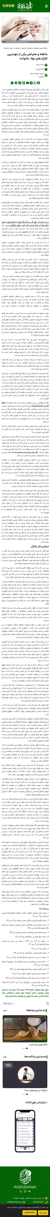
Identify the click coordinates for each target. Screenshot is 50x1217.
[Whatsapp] (21, 1191)
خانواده (17, 48)
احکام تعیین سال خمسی (38, 1044)
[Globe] (4, 5)
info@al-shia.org (14, 1202)
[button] (46, 6)
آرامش (24, 232)
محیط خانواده (39, 73)
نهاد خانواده (8, 48)
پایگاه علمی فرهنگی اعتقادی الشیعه (35, 48)
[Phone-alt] (6, 5)
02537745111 (38, 1202)
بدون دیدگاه (7, 1004)
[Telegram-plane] (29, 1191)
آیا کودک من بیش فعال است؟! (35, 1090)
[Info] (12, 5)
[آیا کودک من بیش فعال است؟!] (25, 1074)
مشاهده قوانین (29, 1212)
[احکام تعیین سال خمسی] (25, 1028)
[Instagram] (25, 1191)
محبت (40, 162)
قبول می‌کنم (43, 1212)
